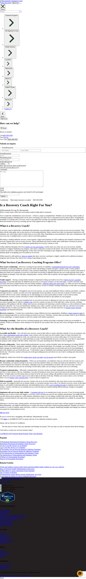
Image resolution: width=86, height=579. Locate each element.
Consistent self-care (37, 392)
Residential (3, 514)
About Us (3, 551)
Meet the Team (5, 553)
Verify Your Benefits (35, 434)
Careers (2, 555)
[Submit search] (21, 11)
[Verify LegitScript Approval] (7, 502)
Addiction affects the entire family (53, 283)
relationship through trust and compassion (66, 267)
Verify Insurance (5, 565)
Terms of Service (24, 576)
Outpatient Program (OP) (8, 520)
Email (5, 154)
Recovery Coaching (6, 521)
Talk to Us (15, 3)
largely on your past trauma (34, 247)
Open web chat (12, 139)
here (5, 419)
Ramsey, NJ (4, 543)
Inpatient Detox (5, 510)
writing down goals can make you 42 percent (38, 357)
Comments (3, 169)
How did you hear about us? (13, 166)
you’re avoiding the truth (57, 385)
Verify (2, 188)
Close (3, 9)
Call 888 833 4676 (6, 434)
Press (1, 557)
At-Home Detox (5, 512)
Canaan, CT (4, 533)
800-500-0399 (8, 135)
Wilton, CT (3, 535)
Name (2, 190)
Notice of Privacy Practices (9, 576)
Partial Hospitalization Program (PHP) (12, 516)
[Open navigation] (20, 3)
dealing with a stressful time (19, 378)
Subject (6, 162)
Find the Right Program (20, 434)
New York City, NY (6, 541)
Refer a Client (4, 567)
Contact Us (8, 109)
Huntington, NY (5, 539)
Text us (5, 137)
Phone (5, 158)
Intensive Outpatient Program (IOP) (12, 518)
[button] (80, 573)
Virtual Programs (5, 523)
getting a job (28, 302)
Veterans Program (6, 525)
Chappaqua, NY (5, 537)
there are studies (27, 256)
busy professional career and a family (16, 335)
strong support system (75, 313)
